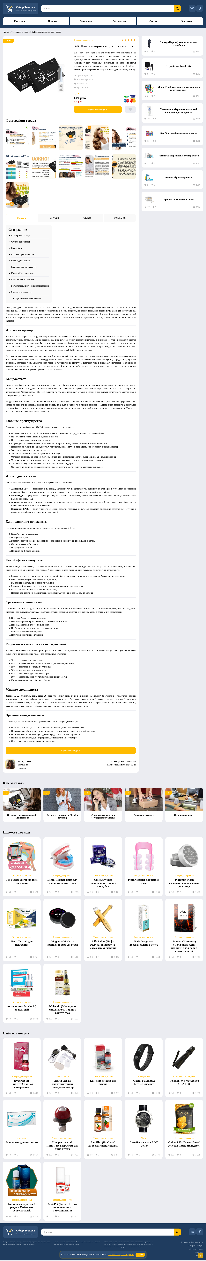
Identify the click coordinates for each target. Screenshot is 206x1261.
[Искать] (177, 8)
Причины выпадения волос (28, 298)
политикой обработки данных (121, 1255)
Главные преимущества (22, 254)
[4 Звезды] (131, 40)
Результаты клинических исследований (30, 286)
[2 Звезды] (125, 40)
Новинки (52, 21)
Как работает (17, 248)
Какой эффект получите (22, 273)
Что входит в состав (20, 260)
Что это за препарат (20, 242)
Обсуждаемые (120, 21)
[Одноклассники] (199, 8)
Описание (22, 218)
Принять (140, 1255)
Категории (19, 21)
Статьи (153, 21)
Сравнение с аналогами (22, 279)
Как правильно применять (23, 267)
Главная (6, 32)
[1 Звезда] (122, 40)
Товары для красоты (19, 32)
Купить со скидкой (97, 109)
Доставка (54, 218)
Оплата (87, 218)
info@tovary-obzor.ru (196, 1249)
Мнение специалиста (21, 292)
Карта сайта (199, 1252)
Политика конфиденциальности (192, 1242)
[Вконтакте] (192, 8)
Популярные (86, 21)
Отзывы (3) (120, 218)
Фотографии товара (20, 235)
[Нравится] (130, 109)
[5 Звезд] (134, 40)
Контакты (186, 21)
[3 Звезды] (128, 40)
